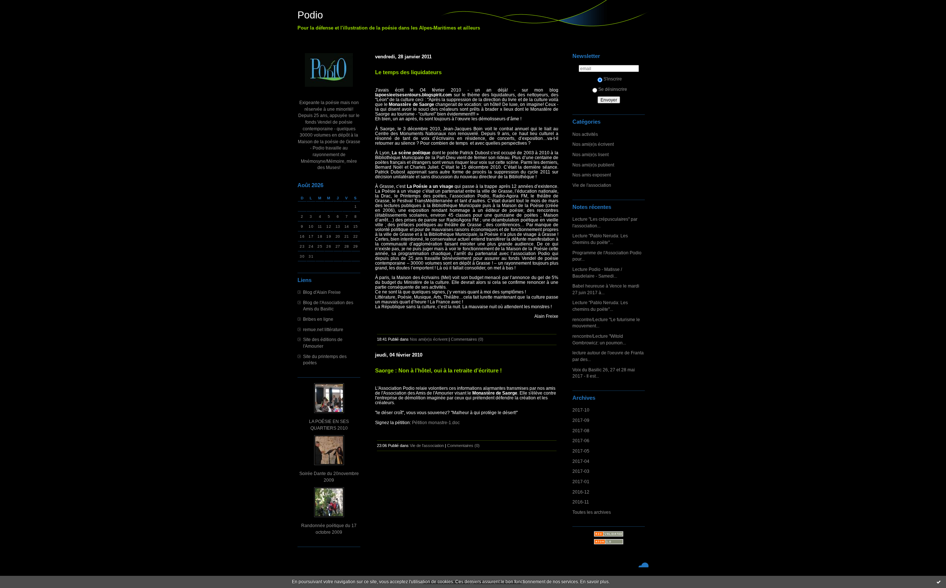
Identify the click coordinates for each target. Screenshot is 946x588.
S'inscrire (612, 78)
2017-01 (580, 481)
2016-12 (580, 491)
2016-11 (580, 501)
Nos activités (585, 134)
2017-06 (580, 440)
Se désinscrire (612, 89)
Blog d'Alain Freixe (322, 292)
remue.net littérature (323, 329)
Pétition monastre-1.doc (436, 422)
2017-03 (580, 471)
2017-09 (580, 420)
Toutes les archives (591, 512)
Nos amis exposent (591, 174)
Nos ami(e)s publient (593, 164)
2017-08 (580, 430)
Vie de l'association (591, 185)
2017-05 (580, 450)
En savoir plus (594, 581)
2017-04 (580, 461)
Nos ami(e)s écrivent (593, 144)
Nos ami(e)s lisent (590, 154)
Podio (310, 15)
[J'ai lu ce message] (939, 582)
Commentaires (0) (467, 339)
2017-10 (580, 410)
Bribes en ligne (318, 319)
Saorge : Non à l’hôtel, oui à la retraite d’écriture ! (438, 370)
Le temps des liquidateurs (408, 72)
